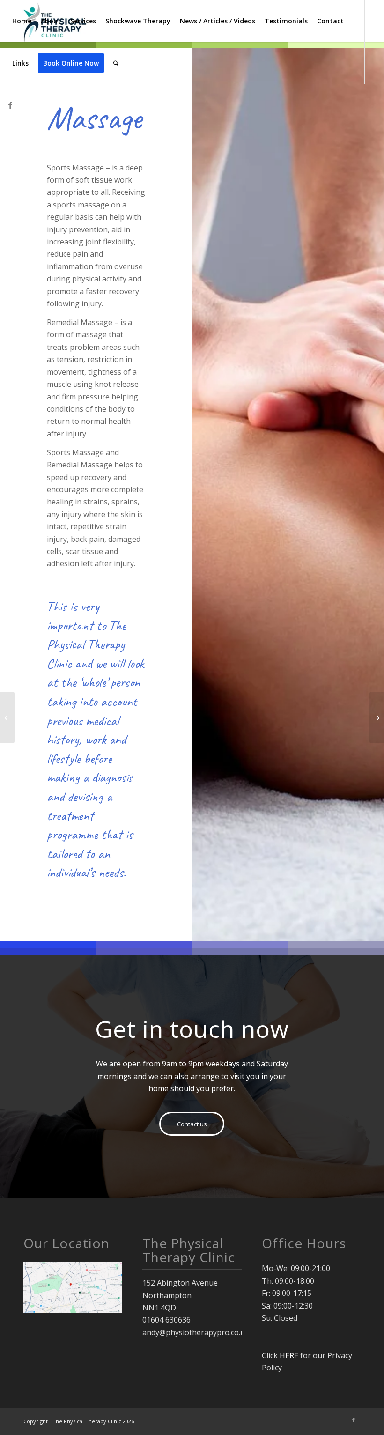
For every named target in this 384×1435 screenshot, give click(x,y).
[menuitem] (21, 21)
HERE (289, 1355)
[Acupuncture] (7, 717)
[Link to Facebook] (10, 105)
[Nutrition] (376, 717)
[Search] (116, 63)
